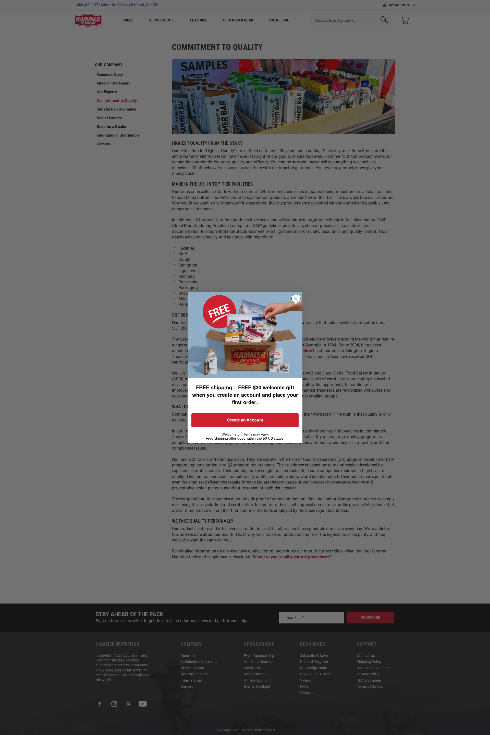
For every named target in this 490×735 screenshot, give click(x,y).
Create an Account (245, 420)
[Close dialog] (295, 298)
